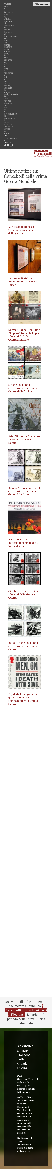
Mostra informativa (10, 137)
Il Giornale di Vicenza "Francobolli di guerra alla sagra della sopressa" (25, 1144)
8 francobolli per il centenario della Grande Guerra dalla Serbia (23, 388)
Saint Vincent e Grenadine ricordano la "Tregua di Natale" (24, 439)
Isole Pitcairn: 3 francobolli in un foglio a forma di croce (23, 543)
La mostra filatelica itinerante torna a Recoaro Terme (24, 281)
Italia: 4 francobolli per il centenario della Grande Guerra (23, 646)
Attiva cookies (41, 3)
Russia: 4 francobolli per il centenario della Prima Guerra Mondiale (24, 491)
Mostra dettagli (8, 144)
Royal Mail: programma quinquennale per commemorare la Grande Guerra (23, 699)
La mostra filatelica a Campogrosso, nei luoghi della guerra (23, 230)
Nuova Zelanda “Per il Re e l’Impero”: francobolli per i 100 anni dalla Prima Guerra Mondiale (24, 334)
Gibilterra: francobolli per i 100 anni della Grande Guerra (24, 594)
